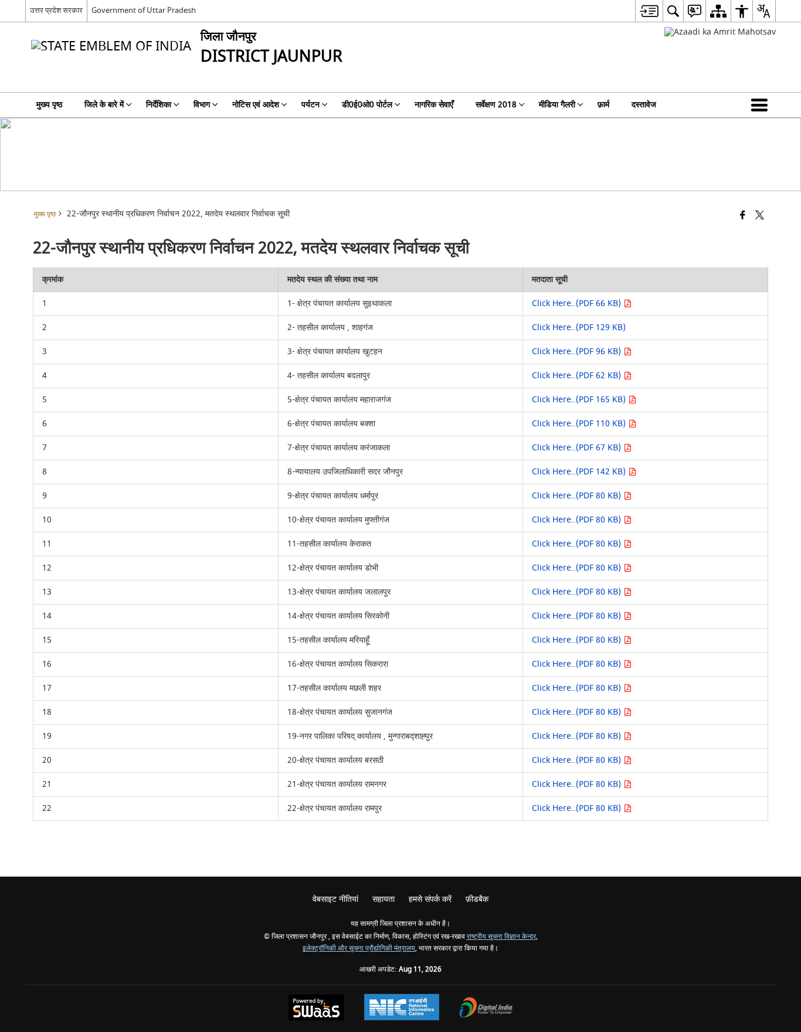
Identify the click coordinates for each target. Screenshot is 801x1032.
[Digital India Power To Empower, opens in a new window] (486, 1009)
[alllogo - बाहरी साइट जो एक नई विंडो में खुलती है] (720, 32)
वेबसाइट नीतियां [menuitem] (335, 899)
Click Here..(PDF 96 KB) (577, 351)
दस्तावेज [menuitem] (644, 105)
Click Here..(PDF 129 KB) (579, 327)
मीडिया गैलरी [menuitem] (557, 105)
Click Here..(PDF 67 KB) (577, 448)
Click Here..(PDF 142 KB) (580, 472)
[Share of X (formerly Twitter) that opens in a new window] (759, 216)
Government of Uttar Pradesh (143, 10)
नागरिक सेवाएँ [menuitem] (434, 105)
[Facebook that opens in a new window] (742, 216)
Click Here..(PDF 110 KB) (580, 423)
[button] (762, 105)
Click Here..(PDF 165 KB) (580, 399)
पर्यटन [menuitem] (310, 105)
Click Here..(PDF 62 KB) (577, 375)
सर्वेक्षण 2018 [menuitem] (496, 105)
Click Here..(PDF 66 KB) (577, 303)
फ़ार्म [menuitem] (603, 105)
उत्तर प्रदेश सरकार (56, 10)
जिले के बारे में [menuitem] (104, 105)
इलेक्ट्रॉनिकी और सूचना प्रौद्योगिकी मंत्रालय (359, 948)
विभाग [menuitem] (202, 105)
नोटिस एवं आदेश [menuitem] (255, 105)
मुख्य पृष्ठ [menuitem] (49, 105)
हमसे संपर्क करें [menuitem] (430, 899)
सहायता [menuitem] (383, 899)
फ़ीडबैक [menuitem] (477, 899)
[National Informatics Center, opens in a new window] (401, 1008)
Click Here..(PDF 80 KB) (577, 496)
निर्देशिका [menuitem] (158, 105)
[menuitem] (649, 11)
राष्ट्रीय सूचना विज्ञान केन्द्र (501, 937)
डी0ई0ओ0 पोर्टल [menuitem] (367, 105)
